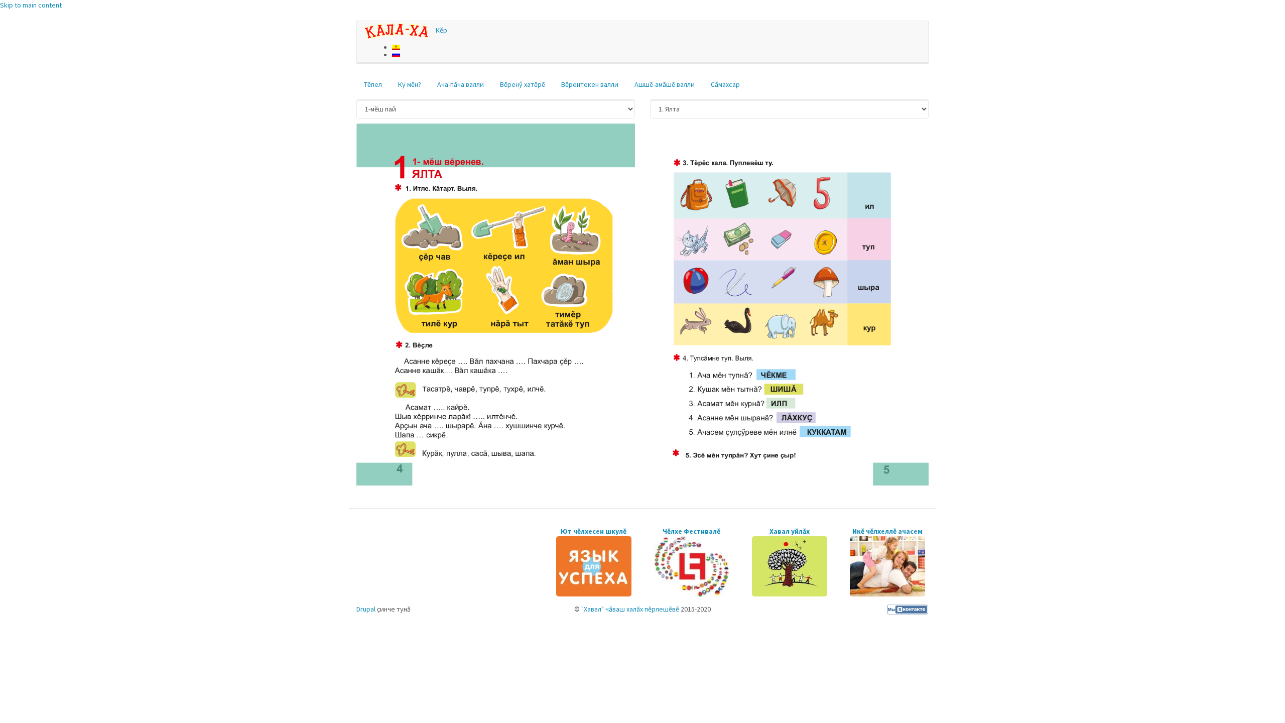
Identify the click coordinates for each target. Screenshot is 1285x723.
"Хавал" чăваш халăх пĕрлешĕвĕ (630, 609)
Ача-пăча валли (460, 84)
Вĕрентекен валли (589, 84)
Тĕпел (373, 84)
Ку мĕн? (409, 84)
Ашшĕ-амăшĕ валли (664, 84)
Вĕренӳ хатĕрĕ (522, 84)
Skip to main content (31, 5)
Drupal (365, 609)
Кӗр (441, 30)
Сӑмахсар (725, 84)
